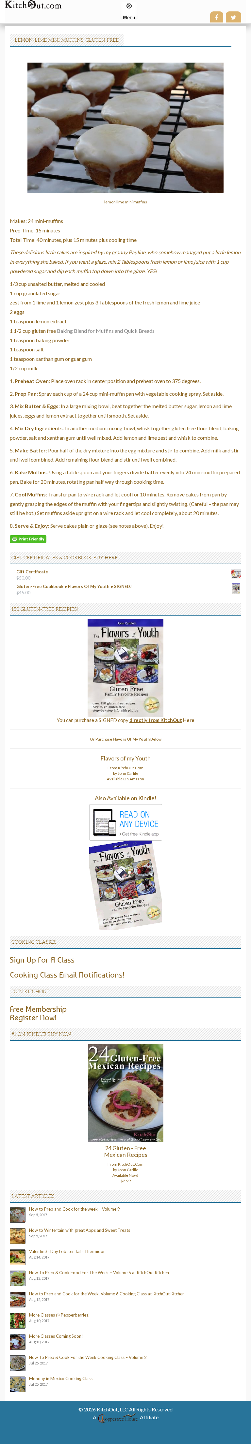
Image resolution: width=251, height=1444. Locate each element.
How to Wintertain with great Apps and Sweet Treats (79, 1230)
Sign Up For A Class (42, 959)
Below (137, 739)
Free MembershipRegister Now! (38, 1013)
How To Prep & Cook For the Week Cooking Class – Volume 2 (88, 1357)
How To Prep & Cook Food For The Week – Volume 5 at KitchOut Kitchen (99, 1272)
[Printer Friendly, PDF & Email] (28, 538)
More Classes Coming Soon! (56, 1336)
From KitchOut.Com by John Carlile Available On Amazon (125, 773)
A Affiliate (126, 1417)
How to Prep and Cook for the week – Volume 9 (74, 1209)
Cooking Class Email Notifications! (67, 974)
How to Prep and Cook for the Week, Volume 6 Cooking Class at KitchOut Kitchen (107, 1293)
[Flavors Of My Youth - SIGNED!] (125, 667)
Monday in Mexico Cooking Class (60, 1378)
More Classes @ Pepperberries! (59, 1315)
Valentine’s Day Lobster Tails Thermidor (67, 1251)
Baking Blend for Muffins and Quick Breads (106, 331)
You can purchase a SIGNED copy (125, 720)
